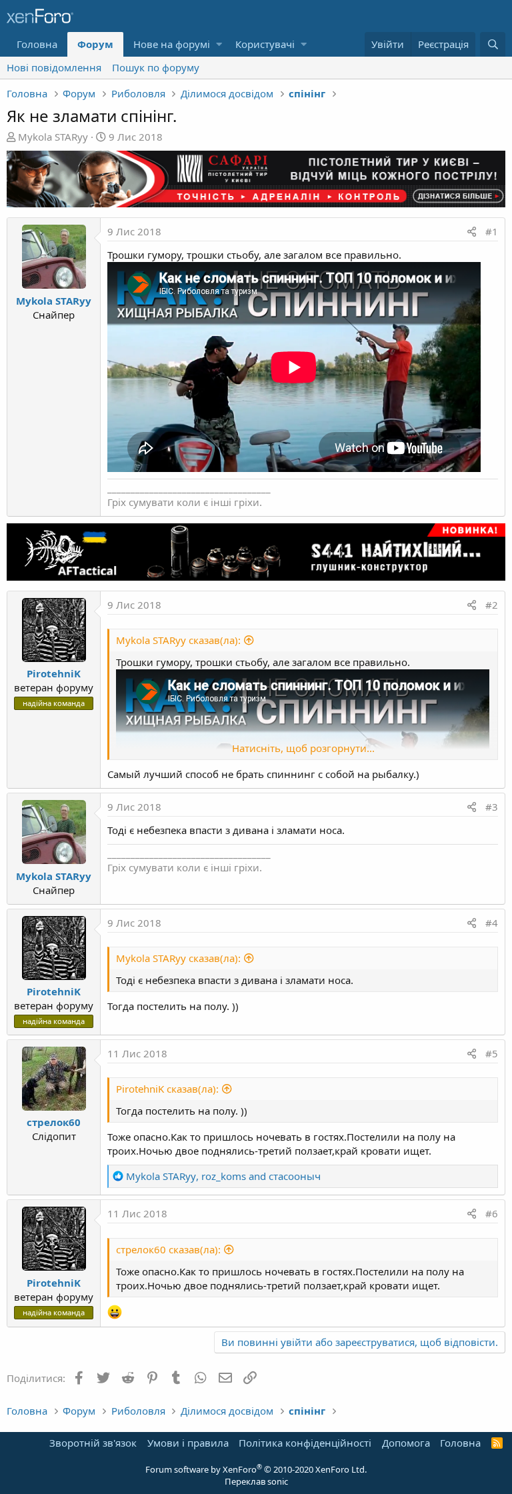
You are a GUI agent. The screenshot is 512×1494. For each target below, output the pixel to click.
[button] (219, 44)
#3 (491, 806)
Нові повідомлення (54, 67)
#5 (491, 1053)
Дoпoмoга (406, 1442)
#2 (491, 604)
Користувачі (265, 44)
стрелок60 (54, 1122)
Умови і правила (188, 1442)
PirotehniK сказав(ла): (167, 1088)
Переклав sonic (256, 1481)
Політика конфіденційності (305, 1442)
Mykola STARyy (53, 136)
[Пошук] (492, 44)
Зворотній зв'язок (93, 1442)
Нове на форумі (171, 44)
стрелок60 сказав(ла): (168, 1249)
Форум (95, 44)
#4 (491, 922)
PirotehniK (54, 673)
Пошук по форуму (155, 67)
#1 (491, 231)
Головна (37, 44)
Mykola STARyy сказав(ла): (178, 640)
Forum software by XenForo (256, 1469)
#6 (491, 1213)
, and (223, 1176)
